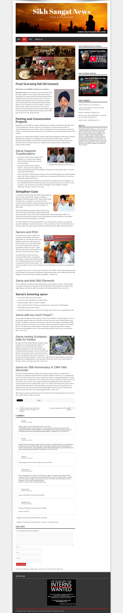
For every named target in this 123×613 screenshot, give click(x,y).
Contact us (38, 39)
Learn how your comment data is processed (50, 569)
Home (18, 39)
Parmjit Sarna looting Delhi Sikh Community (35, 517)
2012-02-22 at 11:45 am (26, 503)
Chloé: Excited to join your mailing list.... (90, 105)
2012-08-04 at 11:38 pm (26, 422)
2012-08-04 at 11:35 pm (26, 440)
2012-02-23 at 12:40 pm (26, 471)
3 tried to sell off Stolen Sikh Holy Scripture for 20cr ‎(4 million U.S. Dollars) (29, 409)
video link (65, 288)
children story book (24, 511)
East (24, 39)
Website (18, 558)
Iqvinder (23, 420)
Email (17, 552)
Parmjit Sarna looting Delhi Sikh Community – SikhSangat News (40, 522)
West (30, 39)
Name (17, 547)
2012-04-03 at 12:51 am (26, 458)
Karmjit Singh (25, 489)
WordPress (48, 611)
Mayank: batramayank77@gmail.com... (90, 112)
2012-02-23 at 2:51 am (26, 490)
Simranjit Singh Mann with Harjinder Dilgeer (60, 408)
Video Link (23, 330)
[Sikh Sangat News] (61, 32)
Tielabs (62, 611)
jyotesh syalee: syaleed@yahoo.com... (89, 120)
